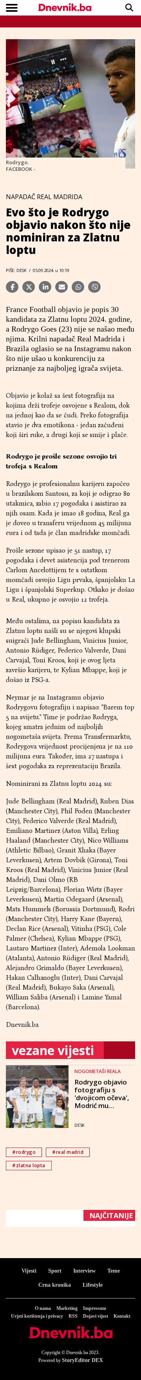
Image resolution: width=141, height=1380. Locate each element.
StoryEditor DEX (82, 1360)
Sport (54, 1271)
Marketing (67, 1308)
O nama (43, 1308)
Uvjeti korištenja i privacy (37, 1316)
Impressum (94, 1308)
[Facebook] (12, 287)
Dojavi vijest (95, 1316)
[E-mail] (61, 287)
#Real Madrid (67, 1152)
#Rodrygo (24, 1152)
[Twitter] (28, 287)
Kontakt (122, 1316)
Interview (84, 1271)
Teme (113, 1271)
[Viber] (94, 287)
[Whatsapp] (78, 287)
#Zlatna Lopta (28, 1165)
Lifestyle (93, 1285)
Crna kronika (54, 1285)
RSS (73, 1316)
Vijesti (29, 1271)
